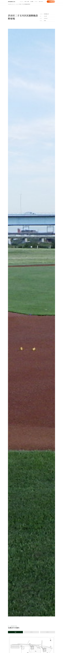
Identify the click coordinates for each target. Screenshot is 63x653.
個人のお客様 (27, 1)
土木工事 (17, 4)
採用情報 (50, 1)
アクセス (36, 1)
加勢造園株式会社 (11, 1)
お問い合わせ (41, 1)
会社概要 (31, 1)
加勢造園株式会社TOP (11, 4)
